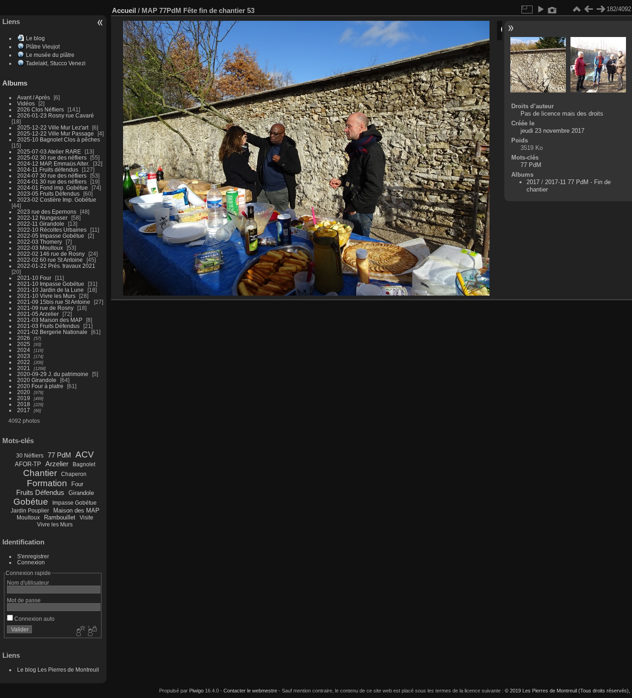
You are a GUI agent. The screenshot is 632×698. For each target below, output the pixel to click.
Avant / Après (33, 97)
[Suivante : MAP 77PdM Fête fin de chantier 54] (601, 9)
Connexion (31, 562)
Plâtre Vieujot (43, 46)
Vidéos (26, 103)
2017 (23, 410)
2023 (23, 356)
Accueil (124, 10)
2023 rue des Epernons (46, 212)
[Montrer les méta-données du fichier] (552, 9)
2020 (23, 392)
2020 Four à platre (40, 386)
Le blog (35, 38)
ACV (84, 454)
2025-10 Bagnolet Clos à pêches (58, 139)
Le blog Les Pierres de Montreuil (58, 670)
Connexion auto (34, 619)
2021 (23, 368)
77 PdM (59, 455)
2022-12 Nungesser (42, 218)
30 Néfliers (29, 455)
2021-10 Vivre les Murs (46, 296)
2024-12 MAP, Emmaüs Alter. (53, 164)
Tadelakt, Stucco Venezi (56, 63)
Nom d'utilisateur (28, 583)
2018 (23, 404)
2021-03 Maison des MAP (49, 320)
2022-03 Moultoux (40, 248)
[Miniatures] (576, 9)
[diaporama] (540, 9)
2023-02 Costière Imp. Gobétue (56, 200)
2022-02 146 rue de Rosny (51, 254)
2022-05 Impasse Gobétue (50, 236)
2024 (23, 350)
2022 (23, 362)
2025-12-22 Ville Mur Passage (55, 133)
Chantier (40, 473)
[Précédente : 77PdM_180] (588, 9)
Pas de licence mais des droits (561, 113)
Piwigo (196, 690)
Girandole (81, 492)
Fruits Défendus (40, 492)
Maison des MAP (76, 510)
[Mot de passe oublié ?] (92, 631)
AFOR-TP (28, 464)
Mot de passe (24, 600)
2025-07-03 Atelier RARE (49, 151)
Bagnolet (84, 464)
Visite (86, 517)
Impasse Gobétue (74, 503)
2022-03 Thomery (39, 242)
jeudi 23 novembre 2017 (552, 130)
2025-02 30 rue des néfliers (52, 157)
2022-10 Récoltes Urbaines (52, 230)
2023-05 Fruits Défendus (48, 194)
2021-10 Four (34, 278)
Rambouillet (59, 517)
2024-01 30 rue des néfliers (52, 182)
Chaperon (74, 474)
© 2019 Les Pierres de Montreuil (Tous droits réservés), (567, 690)
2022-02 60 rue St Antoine (50, 260)
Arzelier (56, 464)
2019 (23, 398)
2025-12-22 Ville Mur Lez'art (52, 127)
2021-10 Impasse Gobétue (50, 284)
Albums (14, 83)
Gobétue (30, 502)
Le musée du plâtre (50, 55)
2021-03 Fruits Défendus (48, 326)
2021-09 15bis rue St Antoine (53, 302)
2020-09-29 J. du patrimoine (52, 374)
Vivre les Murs (55, 524)
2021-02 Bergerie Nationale (52, 332)
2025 (23, 344)
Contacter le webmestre (250, 690)
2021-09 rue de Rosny (45, 308)
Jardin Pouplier (30, 510)
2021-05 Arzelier (38, 314)
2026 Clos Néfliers (40, 109)
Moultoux (28, 517)
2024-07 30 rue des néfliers (52, 176)
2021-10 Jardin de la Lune (50, 290)
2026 (23, 338)
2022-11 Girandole (40, 224)
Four (77, 484)
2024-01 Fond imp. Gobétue (52, 188)
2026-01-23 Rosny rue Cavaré (55, 115)
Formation (47, 483)
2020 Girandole (36, 380)
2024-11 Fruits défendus (47, 170)
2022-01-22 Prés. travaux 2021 (56, 266)
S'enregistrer (33, 556)
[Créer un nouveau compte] (80, 631)
